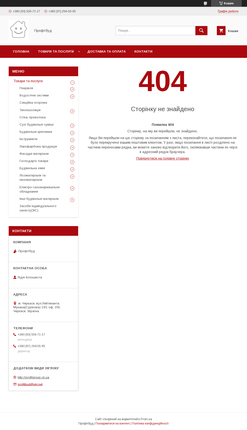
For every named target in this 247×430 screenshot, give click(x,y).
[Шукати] (201, 30)
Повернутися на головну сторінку (162, 158)
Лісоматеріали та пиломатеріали (33, 177)
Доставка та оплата (106, 51)
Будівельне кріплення (36, 132)
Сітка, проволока (33, 117)
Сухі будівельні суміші (37, 124)
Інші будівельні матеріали (39, 199)
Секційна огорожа (33, 102)
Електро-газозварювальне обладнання (40, 189)
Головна (21, 51)
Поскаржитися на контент (112, 423)
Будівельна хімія (32, 168)
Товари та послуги (56, 51)
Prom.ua (146, 419)
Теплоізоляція (30, 110)
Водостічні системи (34, 95)
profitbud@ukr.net (30, 384)
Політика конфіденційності (150, 423)
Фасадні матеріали (34, 153)
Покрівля (26, 88)
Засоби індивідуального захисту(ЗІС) (38, 208)
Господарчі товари (34, 161)
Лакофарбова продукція (38, 146)
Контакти (143, 51)
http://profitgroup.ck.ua (33, 377)
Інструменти (28, 139)
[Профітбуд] (18, 39)
